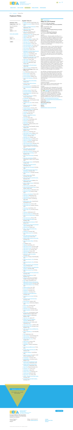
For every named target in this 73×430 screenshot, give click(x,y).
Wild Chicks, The (26, 249)
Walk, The (25, 31)
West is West (26, 119)
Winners (25, 306)
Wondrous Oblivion (27, 352)
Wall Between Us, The (27, 34)
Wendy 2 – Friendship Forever (29, 114)
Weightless (25, 112)
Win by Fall (25, 288)
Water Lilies (25, 59)
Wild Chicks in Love (27, 248)
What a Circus (26, 131)
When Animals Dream (27, 143)
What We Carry (26, 137)
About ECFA (13, 7)
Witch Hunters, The (27, 322)
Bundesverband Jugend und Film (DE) (48, 107)
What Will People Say (27, 138)
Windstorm (25, 290)
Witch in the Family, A (27, 324)
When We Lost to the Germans (29, 164)
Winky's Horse (26, 302)
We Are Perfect (26, 74)
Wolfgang (25, 342)
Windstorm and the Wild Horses (29, 293)
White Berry (25, 195)
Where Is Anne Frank (27, 180)
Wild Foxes (25, 252)
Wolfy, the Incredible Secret (29, 347)
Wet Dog (25, 122)
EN (57, 2)
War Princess (26, 48)
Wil (24, 243)
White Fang (25, 198)
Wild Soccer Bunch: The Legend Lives (30, 272)
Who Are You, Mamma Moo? (29, 215)
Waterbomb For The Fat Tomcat (29, 65)
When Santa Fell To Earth (28, 155)
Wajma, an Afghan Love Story (29, 26)
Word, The (25, 367)
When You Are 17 (27, 172)
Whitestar (25, 212)
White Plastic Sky (26, 205)
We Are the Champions (28, 77)
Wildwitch (25, 277)
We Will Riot (25, 98)
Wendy (24, 113)
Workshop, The (26, 368)
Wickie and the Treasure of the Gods (30, 238)
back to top (59, 410)
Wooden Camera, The (27, 354)
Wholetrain (25, 231)
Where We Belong (27, 189)
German (48, 101)
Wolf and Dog (26, 335)
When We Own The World (28, 167)
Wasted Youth (26, 49)
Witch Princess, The (27, 326)
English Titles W (26, 20)
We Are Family (26, 73)
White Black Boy (26, 197)
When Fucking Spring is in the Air (30, 144)
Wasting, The (26, 53)
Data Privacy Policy (49, 420)
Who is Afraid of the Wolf (28, 219)
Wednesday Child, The (27, 105)
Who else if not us (27, 217)
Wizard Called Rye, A (27, 331)
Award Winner (46, 19)
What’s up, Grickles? (27, 140)
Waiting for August (27, 23)
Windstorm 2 (26, 291)
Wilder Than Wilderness (28, 275)
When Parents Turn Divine (28, 152)
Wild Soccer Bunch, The (28, 269)
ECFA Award (20, 7)
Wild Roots (25, 256)
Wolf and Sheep (26, 337)
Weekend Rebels (26, 107)
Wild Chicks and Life (27, 246)
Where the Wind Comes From (29, 187)
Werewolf (25, 117)
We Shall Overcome (27, 93)
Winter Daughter (26, 309)
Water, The (25, 62)
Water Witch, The (26, 60)
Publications (35, 7)
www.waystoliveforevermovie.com (52, 98)
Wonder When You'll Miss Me (29, 349)
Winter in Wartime (27, 315)
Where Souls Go (26, 185)
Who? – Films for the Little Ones (29, 228)
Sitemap (46, 421)
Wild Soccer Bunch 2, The (28, 259)
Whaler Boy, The (26, 128)
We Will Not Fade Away (28, 95)
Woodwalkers (26, 357)
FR (59, 2)
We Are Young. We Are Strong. (29, 83)
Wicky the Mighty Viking (28, 240)
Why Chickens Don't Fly (28, 232)
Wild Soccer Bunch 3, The (28, 261)
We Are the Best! (26, 76)
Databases (27, 7)
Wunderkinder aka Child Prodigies (30, 378)
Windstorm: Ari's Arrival (28, 296)
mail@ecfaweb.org (34, 420)
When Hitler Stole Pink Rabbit (29, 148)
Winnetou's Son (26, 308)
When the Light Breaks (28, 158)
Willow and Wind (26, 287)
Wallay (24, 37)
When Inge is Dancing (27, 151)
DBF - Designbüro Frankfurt (23, 426)
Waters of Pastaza (27, 67)
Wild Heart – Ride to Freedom (29, 254)
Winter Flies (25, 312)
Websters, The (26, 99)
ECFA (11, 13)
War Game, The (26, 42)
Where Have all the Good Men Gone (30, 177)
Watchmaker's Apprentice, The (29, 56)
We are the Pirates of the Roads (29, 80)
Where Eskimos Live (27, 175)
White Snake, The (27, 209)
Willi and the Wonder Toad (28, 284)
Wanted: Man (26, 40)
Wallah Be (25, 36)
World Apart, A (26, 370)
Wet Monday (26, 123)
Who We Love (26, 227)
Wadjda (24, 22)
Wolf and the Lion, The (28, 338)
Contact (46, 419)
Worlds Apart (26, 373)
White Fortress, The (27, 201)
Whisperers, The (26, 191)
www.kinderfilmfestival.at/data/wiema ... (54, 99)
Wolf (24, 334)
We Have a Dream (27, 90)
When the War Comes (27, 161)
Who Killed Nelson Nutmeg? (29, 221)
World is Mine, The (27, 371)
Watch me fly (26, 55)
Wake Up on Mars (27, 29)
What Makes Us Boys (27, 133)
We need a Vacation (27, 91)
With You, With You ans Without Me (30, 328)
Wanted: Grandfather (27, 39)
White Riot (25, 207)
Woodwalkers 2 (26, 359)
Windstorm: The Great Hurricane (30, 298)
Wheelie (25, 141)
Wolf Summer (26, 341)
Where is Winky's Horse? (28, 183)
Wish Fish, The (26, 317)
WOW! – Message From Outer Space (30, 376)
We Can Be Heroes (27, 85)
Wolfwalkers (25, 344)
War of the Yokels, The (28, 46)
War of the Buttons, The (28, 45)
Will (24, 280)
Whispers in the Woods (28, 194)
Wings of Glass (26, 301)
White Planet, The (27, 203)
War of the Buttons (27, 43)
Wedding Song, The (27, 102)
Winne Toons (26, 305)
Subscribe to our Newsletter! (18, 389)
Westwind (25, 120)
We (24, 71)
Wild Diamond (26, 251)
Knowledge (43, 7)
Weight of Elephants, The (28, 109)
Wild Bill (25, 244)
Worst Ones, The (26, 374)
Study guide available (14, 33)
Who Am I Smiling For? (28, 213)
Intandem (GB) (44, 103)
